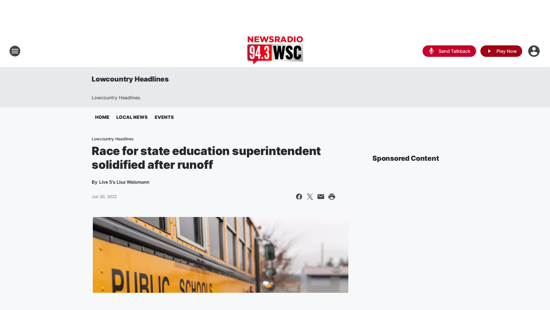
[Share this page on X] (310, 197)
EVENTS (164, 117)
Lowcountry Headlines (130, 79)
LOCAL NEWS (132, 117)
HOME (102, 117)
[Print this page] (332, 197)
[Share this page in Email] (321, 197)
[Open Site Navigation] (15, 51)
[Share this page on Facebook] (299, 197)
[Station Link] (275, 51)
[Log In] (534, 51)
